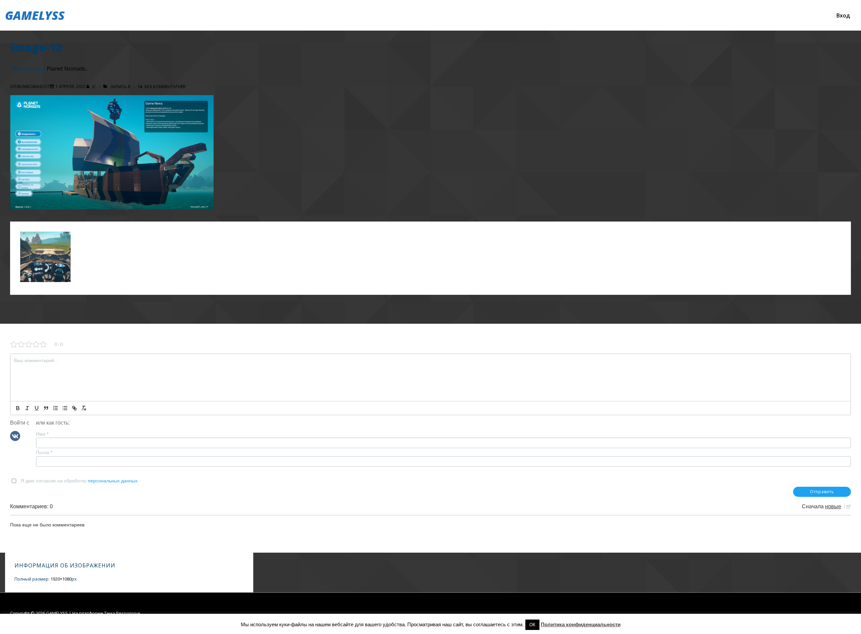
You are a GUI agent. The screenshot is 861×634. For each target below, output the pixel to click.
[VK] (15, 435)
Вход (843, 15)
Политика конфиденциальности (581, 624)
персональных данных (113, 480)
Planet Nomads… (68, 68)
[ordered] (55, 408)
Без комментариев (165, 86)
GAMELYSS (35, 15)
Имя (42, 434)
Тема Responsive (122, 613)
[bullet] (65, 408)
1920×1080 (61, 579)
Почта (44, 452)
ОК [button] (532, 624)
